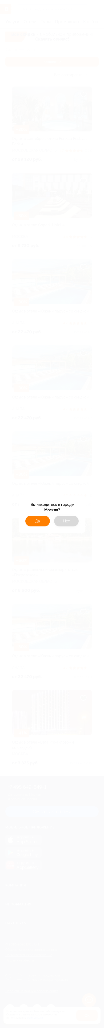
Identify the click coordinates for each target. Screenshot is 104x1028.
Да (37, 521)
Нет (66, 521)
